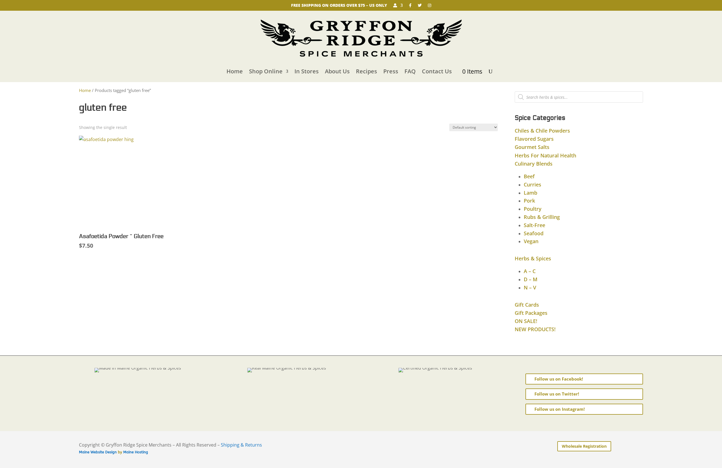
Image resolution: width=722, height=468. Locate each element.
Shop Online (266, 71)
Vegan (531, 241)
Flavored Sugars (534, 138)
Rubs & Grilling (542, 217)
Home (234, 71)
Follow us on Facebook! (558, 379)
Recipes (366, 71)
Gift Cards (527, 304)
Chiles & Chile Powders (542, 130)
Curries (532, 184)
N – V (530, 287)
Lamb (530, 192)
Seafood (533, 233)
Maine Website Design (98, 452)
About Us (337, 71)
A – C (530, 271)
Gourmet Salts (532, 147)
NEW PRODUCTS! (535, 329)
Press (390, 71)
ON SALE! (526, 321)
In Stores (306, 71)
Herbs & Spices (533, 258)
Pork (529, 200)
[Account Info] (398, 6)
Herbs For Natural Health (545, 155)
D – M (531, 279)
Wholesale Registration (584, 446)
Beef (529, 176)
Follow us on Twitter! (556, 394)
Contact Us (437, 71)
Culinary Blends (533, 163)
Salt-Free (534, 225)
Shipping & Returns (241, 445)
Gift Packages (531, 312)
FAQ (410, 71)
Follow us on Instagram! (559, 409)
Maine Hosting (135, 452)
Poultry (533, 208)
